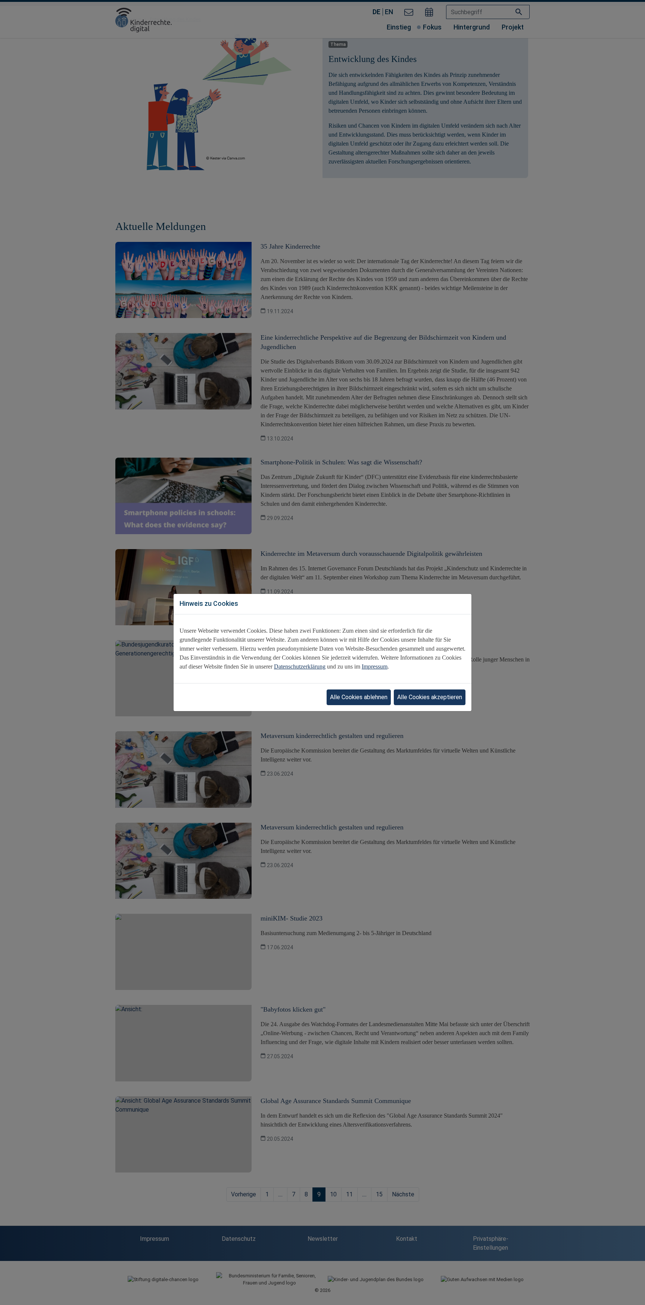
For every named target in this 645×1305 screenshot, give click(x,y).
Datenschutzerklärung (299, 666)
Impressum (374, 666)
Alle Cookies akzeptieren (429, 697)
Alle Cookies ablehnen (358, 697)
